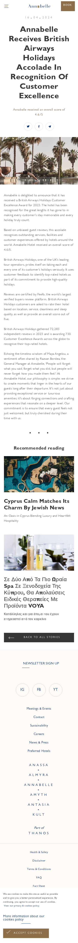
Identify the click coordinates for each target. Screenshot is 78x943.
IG (22, 690)
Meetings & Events (39, 709)
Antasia (39, 805)
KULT (39, 815)
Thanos (39, 833)
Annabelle (39, 785)
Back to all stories (42, 637)
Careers (39, 734)
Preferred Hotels (39, 751)
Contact (38, 717)
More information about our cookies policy (24, 918)
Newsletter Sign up (41, 663)
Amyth (39, 795)
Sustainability (39, 726)
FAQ (39, 878)
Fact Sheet (39, 886)
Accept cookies (28, 933)
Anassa (39, 765)
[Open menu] (6, 6)
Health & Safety (39, 852)
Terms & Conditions (39, 869)
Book (67, 5)
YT (55, 690)
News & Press (38, 742)
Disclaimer (39, 861)
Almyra (39, 775)
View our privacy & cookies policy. (21, 906)
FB (39, 690)
